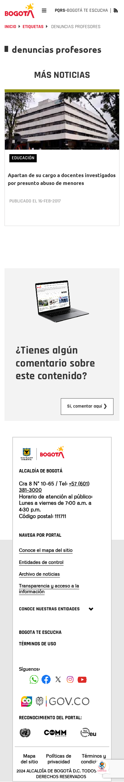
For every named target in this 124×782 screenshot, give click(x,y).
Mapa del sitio (29, 759)
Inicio (10, 27)
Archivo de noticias (39, 574)
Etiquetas (33, 27)
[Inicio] (19, 10)
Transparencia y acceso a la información (49, 588)
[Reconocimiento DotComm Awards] (55, 732)
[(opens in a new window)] (26, 701)
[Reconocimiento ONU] (25, 732)
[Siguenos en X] (58, 679)
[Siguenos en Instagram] (70, 679)
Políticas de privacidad (58, 759)
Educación (23, 158)
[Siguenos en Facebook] (34, 679)
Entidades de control (41, 562)
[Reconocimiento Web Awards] (88, 732)
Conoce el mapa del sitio (46, 550)
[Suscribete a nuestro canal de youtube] (82, 679)
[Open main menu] (44, 10)
